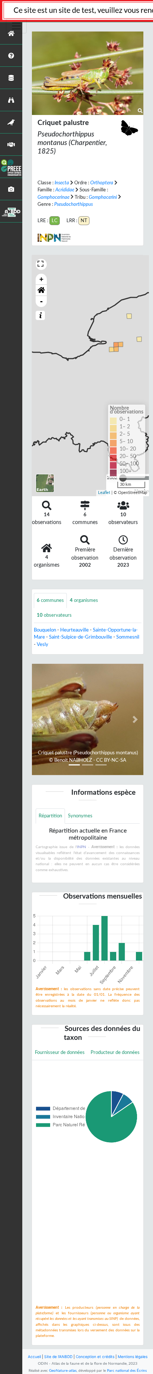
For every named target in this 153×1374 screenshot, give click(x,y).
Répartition (50, 816)
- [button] (41, 301)
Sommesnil (127, 637)
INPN (81, 847)
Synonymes (80, 816)
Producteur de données (115, 1052)
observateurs (54, 615)
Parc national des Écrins (127, 1371)
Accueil (34, 1356)
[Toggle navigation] (16, 26)
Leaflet (104, 493)
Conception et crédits (95, 1356)
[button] (41, 290)
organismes (84, 600)
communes (50, 600)
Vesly (42, 644)
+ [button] (41, 279)
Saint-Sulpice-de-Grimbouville (80, 637)
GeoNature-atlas (62, 1371)
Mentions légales (132, 1356)
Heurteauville (74, 630)
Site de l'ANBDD (58, 1356)
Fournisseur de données (60, 1052)
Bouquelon (45, 630)
